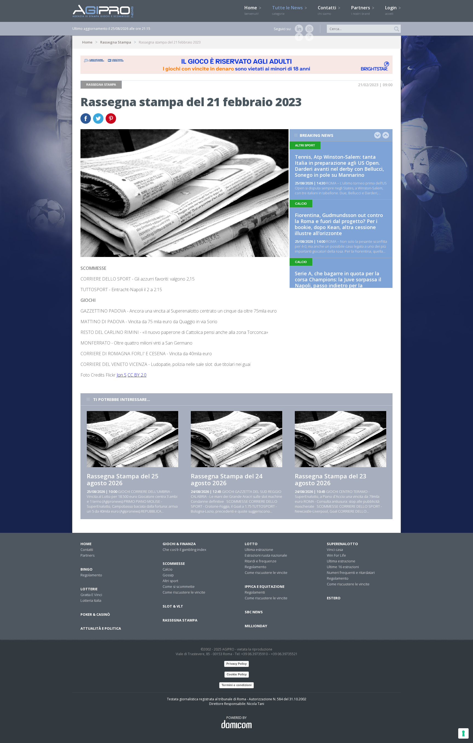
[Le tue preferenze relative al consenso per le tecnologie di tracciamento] (463, 733)
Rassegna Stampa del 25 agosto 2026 (122, 479)
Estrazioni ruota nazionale (266, 555)
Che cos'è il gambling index (184, 549)
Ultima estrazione (259, 549)
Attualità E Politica (100, 628)
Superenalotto (342, 543)
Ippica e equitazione (264, 586)
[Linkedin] (298, 29)
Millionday (256, 625)
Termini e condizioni (236, 685)
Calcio (167, 569)
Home (251, 10)
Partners (361, 10)
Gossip (168, 575)
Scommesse (174, 563)
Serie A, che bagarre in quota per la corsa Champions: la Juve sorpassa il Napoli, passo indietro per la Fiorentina (338, 282)
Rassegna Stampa (115, 42)
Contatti (327, 10)
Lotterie (88, 588)
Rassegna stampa (180, 620)
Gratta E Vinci (91, 594)
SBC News (254, 611)
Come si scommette (179, 586)
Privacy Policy (236, 664)
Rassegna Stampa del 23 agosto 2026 (331, 479)
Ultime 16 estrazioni (343, 566)
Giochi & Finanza (179, 543)
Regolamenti (255, 592)
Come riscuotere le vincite (184, 592)
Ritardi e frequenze (260, 561)
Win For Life (336, 555)
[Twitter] (308, 37)
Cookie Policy (237, 674)
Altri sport (170, 580)
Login (391, 10)
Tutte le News (288, 10)
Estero (334, 597)
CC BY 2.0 (137, 375)
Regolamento (91, 575)
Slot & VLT (173, 606)
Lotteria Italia (90, 600)
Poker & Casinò (95, 614)
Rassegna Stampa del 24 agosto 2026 (227, 479)
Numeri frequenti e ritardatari (351, 572)
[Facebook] (298, 37)
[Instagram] (308, 29)
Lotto (251, 543)
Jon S (121, 375)
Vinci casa (335, 549)
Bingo (86, 569)
